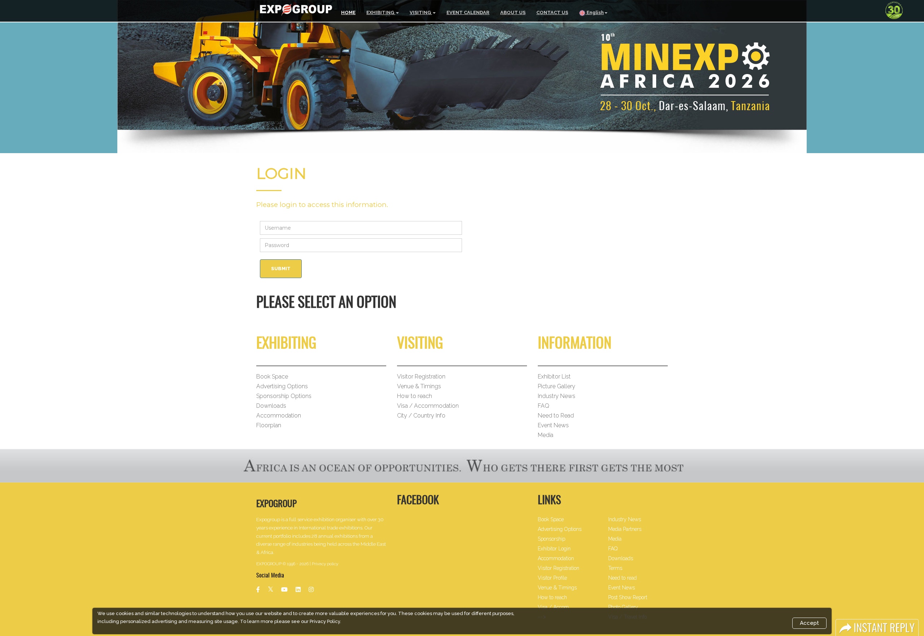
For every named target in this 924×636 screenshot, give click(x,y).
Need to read (622, 578)
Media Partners (624, 529)
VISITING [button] (421, 12)
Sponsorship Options (283, 396)
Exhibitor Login (554, 548)
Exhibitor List (554, 376)
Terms (615, 568)
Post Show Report (627, 597)
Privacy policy (325, 563)
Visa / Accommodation (428, 405)
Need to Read (556, 415)
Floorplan (268, 425)
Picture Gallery (556, 386)
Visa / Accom (553, 607)
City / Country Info (421, 415)
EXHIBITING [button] (380, 12)
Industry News (556, 396)
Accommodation (278, 415)
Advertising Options (282, 386)
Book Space (272, 376)
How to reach (414, 396)
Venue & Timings (419, 386)
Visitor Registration (421, 376)
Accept (809, 623)
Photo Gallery (623, 607)
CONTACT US (552, 12)
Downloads (271, 405)
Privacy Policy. (325, 621)
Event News (553, 425)
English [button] (594, 12)
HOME (348, 12)
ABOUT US (513, 12)
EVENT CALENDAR (467, 12)
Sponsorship (551, 539)
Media (545, 435)
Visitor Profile (552, 578)
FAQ (543, 405)
